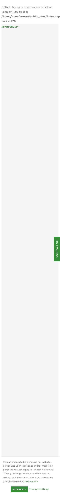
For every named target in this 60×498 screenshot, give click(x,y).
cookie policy (31, 481)
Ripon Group (11, 27)
